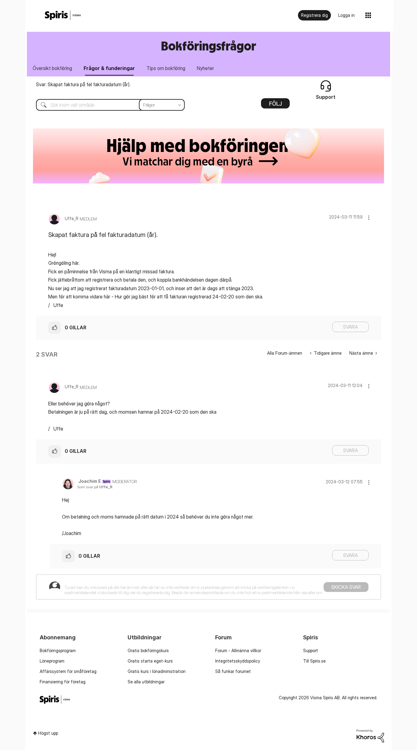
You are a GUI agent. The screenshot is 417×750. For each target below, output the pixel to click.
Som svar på (94, 487)
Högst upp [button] (48, 733)
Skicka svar (346, 587)
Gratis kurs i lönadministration (157, 671)
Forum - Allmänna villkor (238, 650)
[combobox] (106, 105)
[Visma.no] (63, 15)
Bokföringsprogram (58, 650)
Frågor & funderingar (109, 68)
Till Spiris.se (314, 660)
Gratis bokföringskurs (148, 650)
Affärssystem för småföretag (68, 671)
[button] (369, 217)
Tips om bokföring (166, 68)
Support (310, 650)
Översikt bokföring (52, 68)
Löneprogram (52, 660)
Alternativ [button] (275, 105)
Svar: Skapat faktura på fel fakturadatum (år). (83, 84)
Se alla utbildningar (146, 681)
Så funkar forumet (233, 671)
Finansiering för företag (62, 681)
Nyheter (205, 68)
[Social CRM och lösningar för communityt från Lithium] (370, 735)
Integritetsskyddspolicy (237, 660)
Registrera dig (314, 15)
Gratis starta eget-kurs (150, 660)
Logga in (346, 15)
